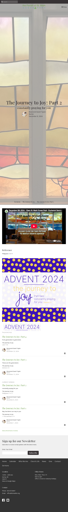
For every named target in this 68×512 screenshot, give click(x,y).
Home (4, 461)
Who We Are (23, 461)
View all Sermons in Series (10, 430)
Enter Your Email (7, 449)
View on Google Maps (8, 481)
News (44, 461)
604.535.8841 (11, 491)
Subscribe (33, 453)
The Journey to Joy (28, 202)
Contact (58, 461)
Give (50, 461)
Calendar (12, 461)
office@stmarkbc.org (13, 493)
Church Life (35, 461)
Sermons (17, 202)
